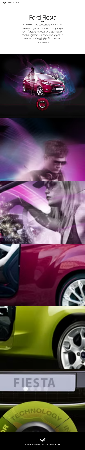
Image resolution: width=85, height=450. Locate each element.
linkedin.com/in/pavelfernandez (51, 444)
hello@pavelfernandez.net (32, 444)
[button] (11, 2)
